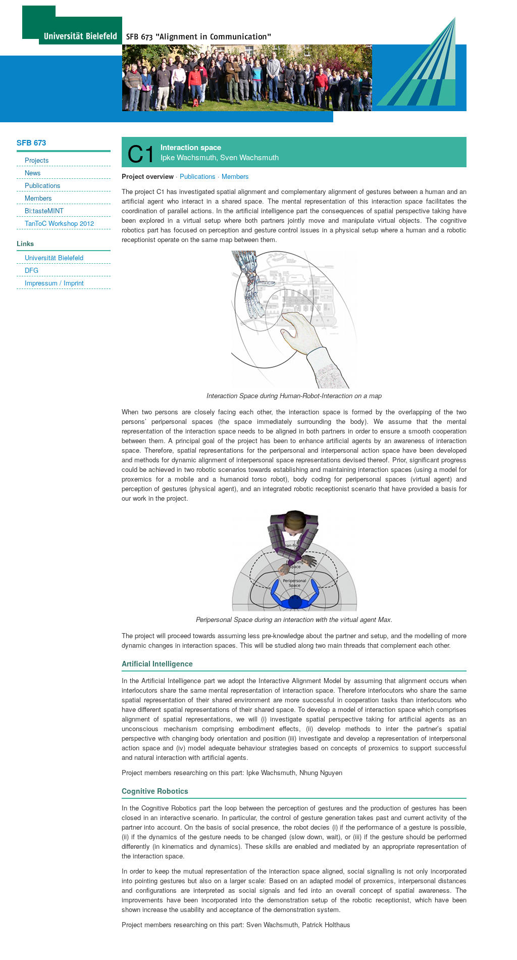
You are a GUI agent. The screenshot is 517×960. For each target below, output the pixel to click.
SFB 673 (31, 142)
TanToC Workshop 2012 (59, 223)
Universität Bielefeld (54, 257)
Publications (43, 185)
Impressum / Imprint (54, 282)
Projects (37, 160)
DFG (31, 270)
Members (38, 198)
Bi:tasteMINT (44, 210)
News (33, 172)
